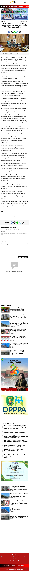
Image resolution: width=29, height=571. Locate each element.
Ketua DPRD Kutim (14, 214)
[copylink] (20, 32)
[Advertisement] (14, 289)
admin (11, 29)
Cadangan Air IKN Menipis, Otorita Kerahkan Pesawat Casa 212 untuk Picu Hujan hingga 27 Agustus (19, 323)
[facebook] (9, 32)
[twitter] (12, 32)
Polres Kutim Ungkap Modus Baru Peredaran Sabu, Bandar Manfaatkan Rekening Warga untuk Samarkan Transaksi (15, 427)
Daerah (3, 21)
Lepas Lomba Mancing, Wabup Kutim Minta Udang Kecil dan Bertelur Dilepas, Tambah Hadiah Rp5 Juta (18, 331)
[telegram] (17, 32)
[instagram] (13, 561)
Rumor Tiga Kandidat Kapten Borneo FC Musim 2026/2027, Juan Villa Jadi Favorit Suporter (15, 451)
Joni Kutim (5, 214)
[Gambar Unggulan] (14, 43)
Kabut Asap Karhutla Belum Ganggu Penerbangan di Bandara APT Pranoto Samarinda (19, 352)
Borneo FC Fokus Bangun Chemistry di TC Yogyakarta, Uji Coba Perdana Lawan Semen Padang (15, 456)
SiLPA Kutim (16, 216)
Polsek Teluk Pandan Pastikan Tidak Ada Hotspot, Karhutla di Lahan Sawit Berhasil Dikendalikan (19, 316)
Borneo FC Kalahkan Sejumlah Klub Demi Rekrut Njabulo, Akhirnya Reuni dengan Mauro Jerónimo (16, 441)
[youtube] (19, 561)
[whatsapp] (14, 32)
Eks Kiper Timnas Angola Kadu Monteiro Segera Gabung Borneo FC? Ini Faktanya (14, 446)
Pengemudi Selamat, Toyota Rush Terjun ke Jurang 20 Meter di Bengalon (19, 345)
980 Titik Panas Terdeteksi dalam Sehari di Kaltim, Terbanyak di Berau (18, 338)
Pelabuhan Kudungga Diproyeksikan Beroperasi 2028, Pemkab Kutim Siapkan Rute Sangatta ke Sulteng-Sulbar (16, 436)
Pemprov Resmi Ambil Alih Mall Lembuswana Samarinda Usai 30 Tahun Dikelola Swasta (15, 431)
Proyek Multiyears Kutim (7, 216)
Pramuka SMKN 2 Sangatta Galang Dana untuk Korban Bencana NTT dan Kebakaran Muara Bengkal (17, 310)
